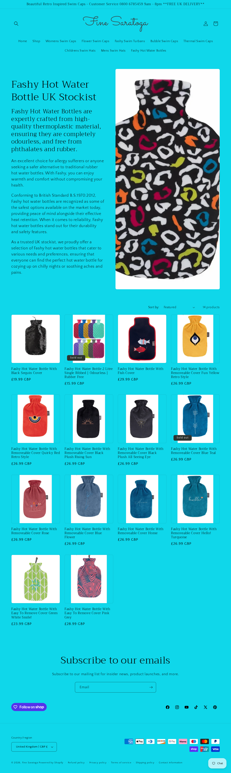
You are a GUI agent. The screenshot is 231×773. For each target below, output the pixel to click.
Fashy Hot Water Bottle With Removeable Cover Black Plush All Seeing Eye (141, 453)
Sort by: (153, 307)
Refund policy (76, 762)
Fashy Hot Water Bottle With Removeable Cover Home (141, 531)
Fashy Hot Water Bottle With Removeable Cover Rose (34, 531)
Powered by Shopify (51, 762)
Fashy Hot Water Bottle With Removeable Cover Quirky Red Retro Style (35, 453)
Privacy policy (98, 762)
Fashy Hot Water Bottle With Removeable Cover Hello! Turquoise (194, 533)
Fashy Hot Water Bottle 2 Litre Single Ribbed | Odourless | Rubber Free (89, 373)
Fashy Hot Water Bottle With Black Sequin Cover (34, 371)
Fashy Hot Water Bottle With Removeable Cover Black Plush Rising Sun (87, 453)
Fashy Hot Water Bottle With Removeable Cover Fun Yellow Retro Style (195, 373)
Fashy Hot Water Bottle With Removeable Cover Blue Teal (194, 451)
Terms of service (121, 762)
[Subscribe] (151, 687)
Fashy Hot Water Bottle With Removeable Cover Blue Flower (87, 533)
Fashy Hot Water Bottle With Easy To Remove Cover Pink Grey (87, 613)
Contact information (170, 762)
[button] (16, 24)
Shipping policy (145, 762)
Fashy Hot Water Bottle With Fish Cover (141, 371)
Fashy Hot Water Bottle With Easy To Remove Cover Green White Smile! (34, 613)
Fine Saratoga (30, 762)
